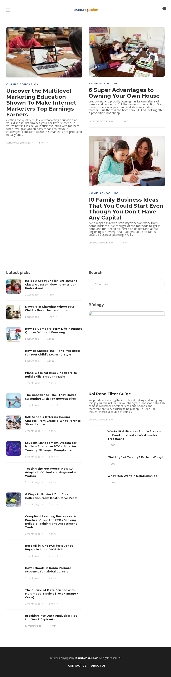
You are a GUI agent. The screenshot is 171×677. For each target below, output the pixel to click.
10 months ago (33, 625)
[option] (127, 400)
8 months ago (32, 482)
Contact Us (77, 665)
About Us (98, 665)
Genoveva (11, 142)
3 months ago (32, 383)
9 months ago (32, 533)
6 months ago (32, 456)
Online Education (22, 84)
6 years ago (24, 142)
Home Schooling (103, 83)
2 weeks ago (32, 294)
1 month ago (32, 316)
